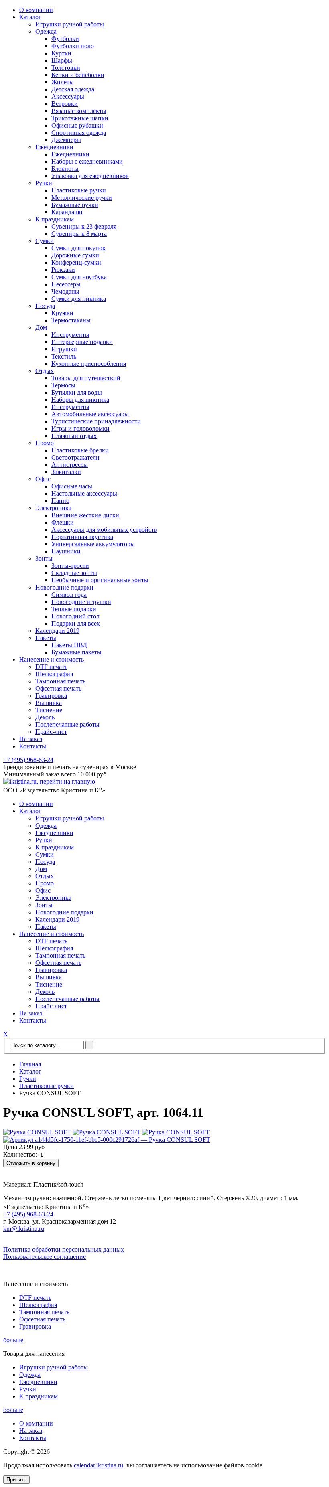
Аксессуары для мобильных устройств (104, 529)
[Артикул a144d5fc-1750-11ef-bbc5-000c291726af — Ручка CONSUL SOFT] (106, 1139)
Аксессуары (67, 96)
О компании (36, 9)
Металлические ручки (81, 197)
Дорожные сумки (75, 255)
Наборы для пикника (80, 399)
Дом (41, 327)
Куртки (61, 53)
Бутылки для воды (76, 392)
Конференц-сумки (76, 262)
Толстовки (65, 67)
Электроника (53, 507)
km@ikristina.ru (23, 1228)
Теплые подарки (73, 609)
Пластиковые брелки (80, 450)
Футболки (65, 38)
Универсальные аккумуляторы (93, 544)
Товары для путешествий (85, 378)
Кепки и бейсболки (77, 74)
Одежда (46, 31)
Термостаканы (71, 320)
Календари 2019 (57, 630)
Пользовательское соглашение (44, 1256)
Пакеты (45, 637)
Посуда (45, 305)
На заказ (30, 738)
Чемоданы (65, 291)
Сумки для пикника (78, 298)
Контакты (32, 746)
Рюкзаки (63, 269)
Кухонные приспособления (88, 363)
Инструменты (70, 334)
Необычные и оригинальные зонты (99, 580)
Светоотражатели (75, 457)
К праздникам (54, 219)
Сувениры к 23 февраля (83, 226)
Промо (44, 443)
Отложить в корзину (30, 1163)
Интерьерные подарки (82, 341)
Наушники (66, 551)
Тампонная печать (60, 681)
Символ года (69, 594)
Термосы (63, 385)
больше (13, 1340)
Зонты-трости (70, 565)
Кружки (62, 313)
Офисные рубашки (77, 125)
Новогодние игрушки (81, 601)
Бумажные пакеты (76, 652)
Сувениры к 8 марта (79, 233)
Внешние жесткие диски (85, 515)
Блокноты (65, 168)
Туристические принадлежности (96, 421)
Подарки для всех (75, 623)
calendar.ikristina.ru (98, 1465)
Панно (60, 500)
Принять (16, 1480)
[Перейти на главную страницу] (49, 781)
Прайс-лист (51, 731)
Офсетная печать (58, 688)
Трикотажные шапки (79, 118)
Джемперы (66, 139)
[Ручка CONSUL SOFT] (37, 1132)
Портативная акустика (82, 536)
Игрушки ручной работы (69, 24)
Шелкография (54, 674)
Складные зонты (74, 572)
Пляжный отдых (74, 435)
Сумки (44, 240)
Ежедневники (54, 147)
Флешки (62, 522)
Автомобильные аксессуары (90, 414)
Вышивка (48, 702)
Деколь (45, 717)
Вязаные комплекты (78, 110)
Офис (43, 479)
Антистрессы (69, 464)
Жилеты (62, 82)
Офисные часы (71, 486)
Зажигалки (66, 471)
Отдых (44, 370)
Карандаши (67, 212)
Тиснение (48, 710)
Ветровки (64, 103)
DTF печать (51, 666)
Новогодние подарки (64, 587)
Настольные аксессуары (84, 493)
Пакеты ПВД (69, 645)
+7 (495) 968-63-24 (28, 759)
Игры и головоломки (80, 428)
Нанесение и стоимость (51, 659)
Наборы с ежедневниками (87, 161)
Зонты (44, 558)
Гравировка (51, 695)
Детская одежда (72, 89)
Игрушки (64, 349)
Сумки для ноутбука (79, 276)
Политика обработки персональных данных (63, 1249)
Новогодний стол (75, 616)
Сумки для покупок (78, 248)
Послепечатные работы (67, 724)
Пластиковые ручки (78, 190)
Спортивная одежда (78, 132)
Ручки (43, 183)
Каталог (30, 17)
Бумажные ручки (74, 204)
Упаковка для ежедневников (90, 175)
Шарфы (61, 60)
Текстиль (63, 356)
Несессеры (66, 284)
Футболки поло (72, 46)
